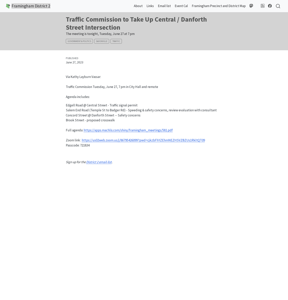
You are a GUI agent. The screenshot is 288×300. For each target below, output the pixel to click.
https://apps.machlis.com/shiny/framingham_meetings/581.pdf (128, 130)
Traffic (116, 41)
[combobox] (278, 6)
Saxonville (101, 41)
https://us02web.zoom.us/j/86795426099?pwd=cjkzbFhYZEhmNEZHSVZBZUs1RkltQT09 (143, 140)
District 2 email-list (99, 162)
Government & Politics (79, 41)
